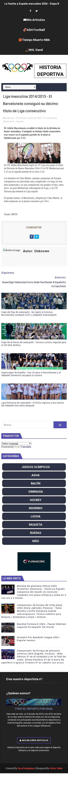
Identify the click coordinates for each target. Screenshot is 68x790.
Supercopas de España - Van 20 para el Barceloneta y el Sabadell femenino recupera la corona (31, 374)
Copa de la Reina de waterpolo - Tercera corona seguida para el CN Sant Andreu (33, 343)
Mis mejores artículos (35, 740)
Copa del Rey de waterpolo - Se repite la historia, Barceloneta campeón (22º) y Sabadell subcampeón (29, 313)
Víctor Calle (56, 768)
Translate (25, 446)
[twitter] (36, 11)
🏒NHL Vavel (34, 50)
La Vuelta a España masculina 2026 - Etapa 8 (31, 3)
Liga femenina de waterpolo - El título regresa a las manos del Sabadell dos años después (32, 404)
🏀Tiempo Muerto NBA (34, 40)
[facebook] (30, 11)
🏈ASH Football (34, 30)
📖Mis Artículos (34, 20)
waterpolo (51, 118)
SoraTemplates (26, 768)
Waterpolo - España (13, 121)
